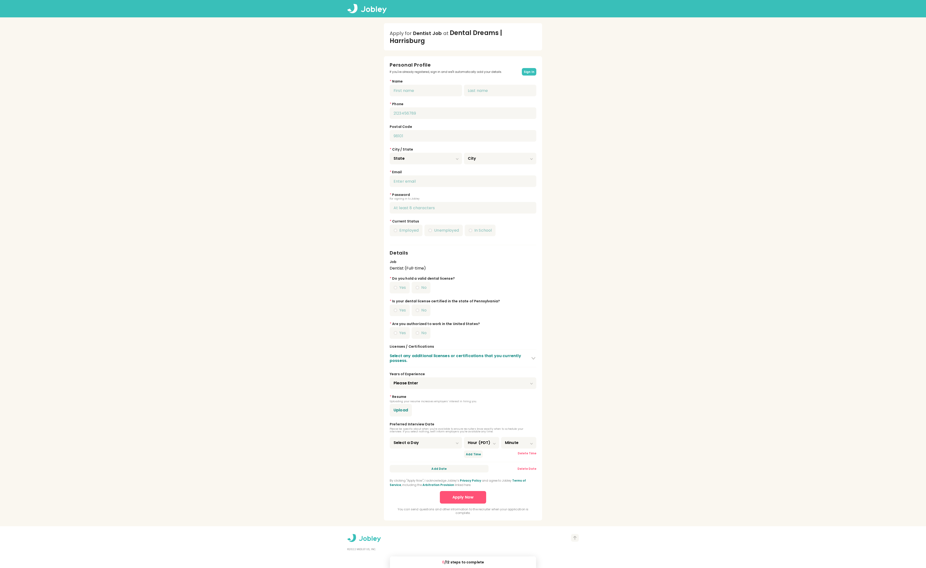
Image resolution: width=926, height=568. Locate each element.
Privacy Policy (470, 480)
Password (401, 194)
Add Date (439, 469)
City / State (402, 149)
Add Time (473, 454)
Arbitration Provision (438, 485)
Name (397, 81)
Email (397, 172)
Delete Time (527, 453)
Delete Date (526, 469)
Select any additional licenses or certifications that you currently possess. (455, 358)
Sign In (529, 72)
